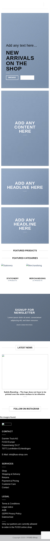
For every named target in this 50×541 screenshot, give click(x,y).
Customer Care (9, 484)
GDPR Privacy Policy (11, 513)
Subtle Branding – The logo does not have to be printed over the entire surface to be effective (25, 393)
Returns (5, 477)
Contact (5, 487)
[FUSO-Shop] (22, 4)
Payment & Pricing (10, 481)
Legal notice (7, 507)
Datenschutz (7, 517)
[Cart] (40, 4)
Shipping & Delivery (11, 474)
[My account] (47, 4)
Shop (4, 471)
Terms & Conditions (11, 504)
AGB (4, 510)
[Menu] (3, 4)
